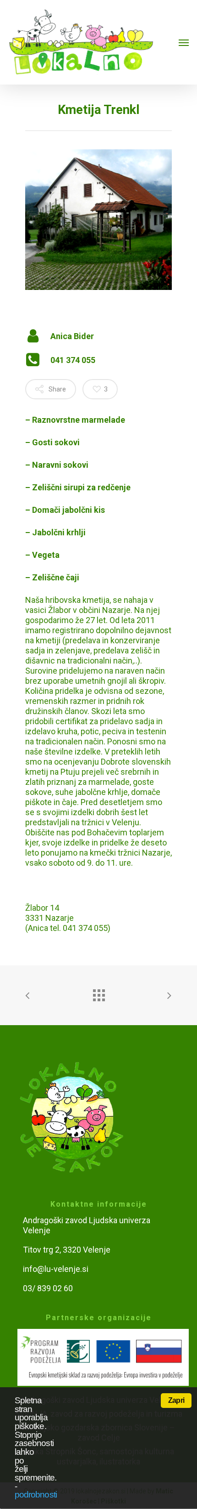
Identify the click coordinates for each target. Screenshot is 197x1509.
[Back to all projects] (98, 993)
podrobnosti (36, 1494)
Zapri (176, 1400)
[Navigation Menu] (184, 42)
